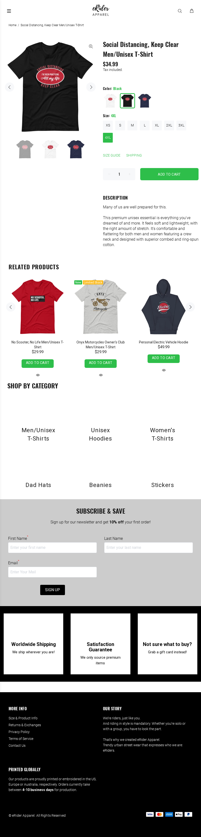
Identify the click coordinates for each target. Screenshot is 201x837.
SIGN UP (52, 590)
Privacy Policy (19, 732)
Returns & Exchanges (25, 725)
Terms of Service (21, 739)
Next (91, 87)
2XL (169, 125)
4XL (108, 137)
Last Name (113, 538)
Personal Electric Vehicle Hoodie (163, 342)
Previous (9, 87)
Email (13, 562)
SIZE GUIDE (111, 155)
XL (157, 125)
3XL (181, 125)
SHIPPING (134, 155)
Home (12, 25)
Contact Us (17, 745)
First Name (18, 538)
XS (108, 125)
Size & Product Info (23, 718)
